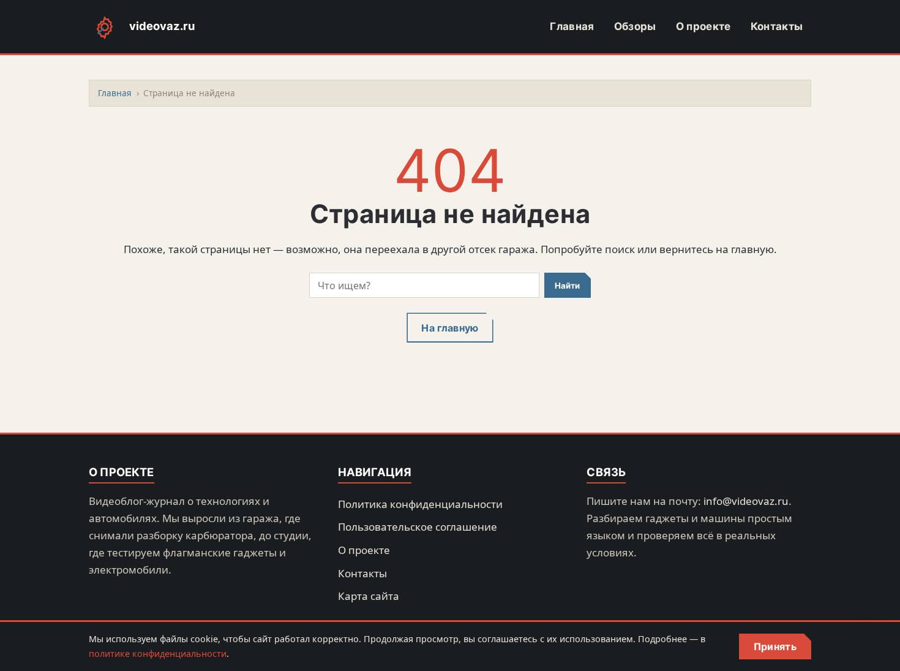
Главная (572, 26)
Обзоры (635, 26)
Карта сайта (368, 596)
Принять (775, 646)
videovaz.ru (162, 25)
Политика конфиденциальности (420, 504)
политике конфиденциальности (158, 653)
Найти (567, 285)
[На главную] (105, 27)
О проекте (703, 26)
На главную (449, 328)
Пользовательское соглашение (417, 527)
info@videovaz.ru (746, 501)
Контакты (777, 26)
